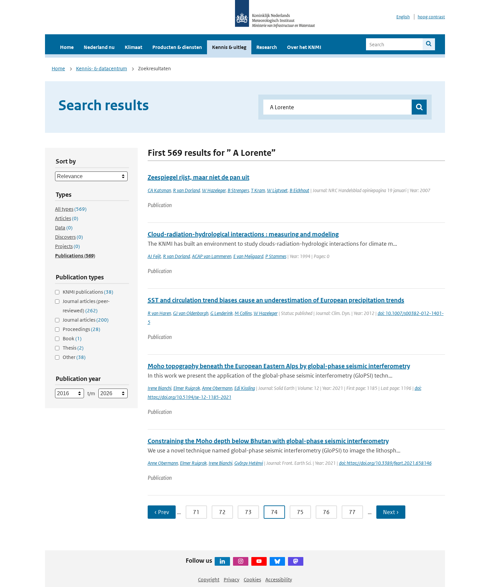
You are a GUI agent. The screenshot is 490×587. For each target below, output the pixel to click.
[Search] (429, 44)
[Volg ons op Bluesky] (277, 561)
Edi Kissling (244, 388)
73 (248, 512)
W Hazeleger (214, 190)
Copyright (208, 579)
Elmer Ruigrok (186, 388)
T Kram (258, 190)
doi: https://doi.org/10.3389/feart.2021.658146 (385, 463)
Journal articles (86, 320)
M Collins (243, 313)
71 (196, 512)
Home (67, 47)
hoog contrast (431, 17)
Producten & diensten (177, 47)
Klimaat (133, 47)
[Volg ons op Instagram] (241, 561)
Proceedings (81, 329)
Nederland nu (99, 47)
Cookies (252, 579)
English (403, 17)
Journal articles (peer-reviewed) (86, 306)
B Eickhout (299, 190)
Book (72, 338)
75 (300, 512)
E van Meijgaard (248, 256)
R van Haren (159, 313)
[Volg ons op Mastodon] (296, 561)
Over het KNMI (304, 47)
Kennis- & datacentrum (101, 68)
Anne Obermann (217, 388)
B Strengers (238, 190)
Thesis (73, 348)
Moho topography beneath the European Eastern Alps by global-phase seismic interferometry (279, 366)
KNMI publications (88, 292)
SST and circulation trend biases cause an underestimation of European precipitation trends (276, 300)
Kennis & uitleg (229, 47)
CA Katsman (159, 190)
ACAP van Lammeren (211, 256)
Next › (391, 512)
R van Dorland (186, 190)
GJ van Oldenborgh (190, 313)
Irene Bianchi (159, 388)
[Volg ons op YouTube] (259, 561)
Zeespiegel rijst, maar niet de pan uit (198, 177)
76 (326, 512)
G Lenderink (221, 313)
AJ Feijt (154, 256)
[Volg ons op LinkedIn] (222, 561)
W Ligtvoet (277, 190)
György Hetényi (248, 463)
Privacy (231, 579)
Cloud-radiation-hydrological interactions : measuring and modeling (243, 234)
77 (352, 512)
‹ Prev (161, 512)
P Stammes (275, 256)
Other (74, 357)
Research (266, 47)
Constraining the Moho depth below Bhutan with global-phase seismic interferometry (268, 441)
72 (222, 512)
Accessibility (278, 579)
